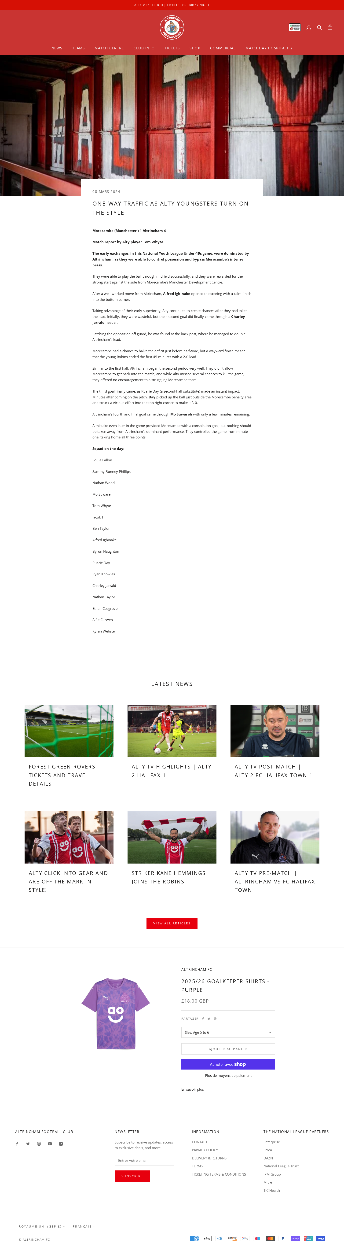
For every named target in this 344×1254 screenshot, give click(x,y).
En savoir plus (192, 1089)
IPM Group (272, 1174)
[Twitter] (209, 1018)
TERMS (197, 1166)
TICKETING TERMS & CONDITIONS (219, 1174)
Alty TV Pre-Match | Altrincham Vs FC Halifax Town (275, 881)
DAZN (268, 1158)
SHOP (195, 48)
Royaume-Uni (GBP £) (40, 1226)
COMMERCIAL (223, 48)
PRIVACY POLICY (205, 1149)
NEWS (56, 48)
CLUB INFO (144, 48)
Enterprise (271, 1142)
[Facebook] (202, 1018)
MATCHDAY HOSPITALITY (269, 48)
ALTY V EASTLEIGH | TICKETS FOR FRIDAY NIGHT (172, 5)
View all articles (171, 923)
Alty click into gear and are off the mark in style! (68, 881)
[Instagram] (39, 1144)
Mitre (267, 1182)
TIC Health (271, 1190)
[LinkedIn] (61, 1144)
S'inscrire (132, 1176)
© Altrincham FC (34, 1239)
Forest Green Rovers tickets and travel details (62, 775)
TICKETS (172, 48)
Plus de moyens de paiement (228, 1075)
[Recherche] (319, 27)
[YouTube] (50, 1144)
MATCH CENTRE (109, 48)
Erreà (267, 1149)
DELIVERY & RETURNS (209, 1158)
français (82, 1226)
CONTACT (199, 1142)
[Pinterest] (215, 1018)
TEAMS (78, 48)
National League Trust (281, 1166)
